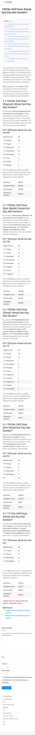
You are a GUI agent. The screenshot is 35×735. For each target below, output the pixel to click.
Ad (3, 657)
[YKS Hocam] (7, 2)
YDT (4, 721)
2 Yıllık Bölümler (7, 696)
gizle (11, 21)
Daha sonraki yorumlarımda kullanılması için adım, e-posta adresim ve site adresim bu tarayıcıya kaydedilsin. (17, 680)
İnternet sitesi (6, 670)
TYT (4, 710)
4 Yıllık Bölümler (7, 699)
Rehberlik (5, 707)
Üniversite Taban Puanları (10, 718)
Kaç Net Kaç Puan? (8, 704)
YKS (4, 724)
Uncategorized (7, 713)
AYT (4, 702)
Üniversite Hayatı (8, 716)
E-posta (4, 663)
